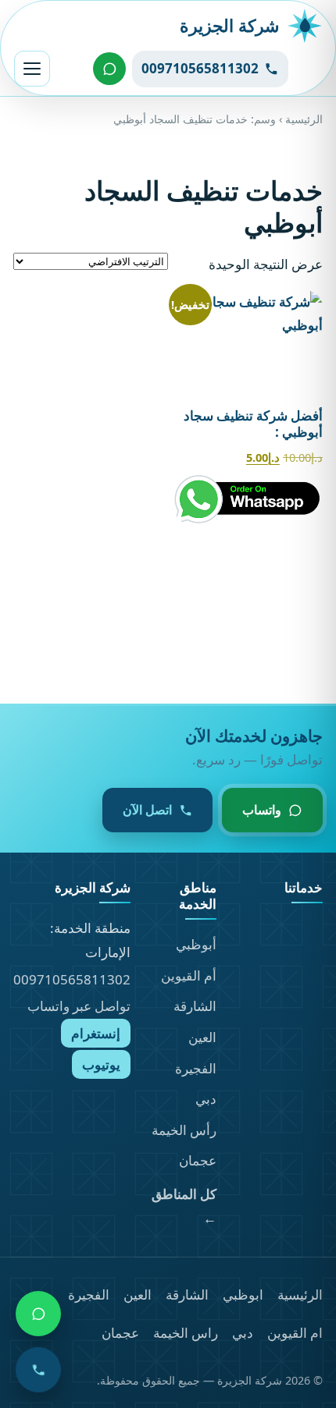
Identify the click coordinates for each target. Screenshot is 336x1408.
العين (202, 1037)
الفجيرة (195, 1068)
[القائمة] (32, 69)
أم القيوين (188, 975)
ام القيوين (295, 1333)
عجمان (197, 1160)
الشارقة (194, 1006)
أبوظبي (196, 944)
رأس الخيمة (184, 1130)
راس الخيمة (185, 1333)
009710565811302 (71, 979)
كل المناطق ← (184, 1206)
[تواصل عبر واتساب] (109, 68)
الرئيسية (304, 119)
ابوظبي (243, 1294)
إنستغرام (95, 1033)
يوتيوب (101, 1064)
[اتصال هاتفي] (38, 1369)
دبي (205, 1099)
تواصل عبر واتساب (78, 1006)
